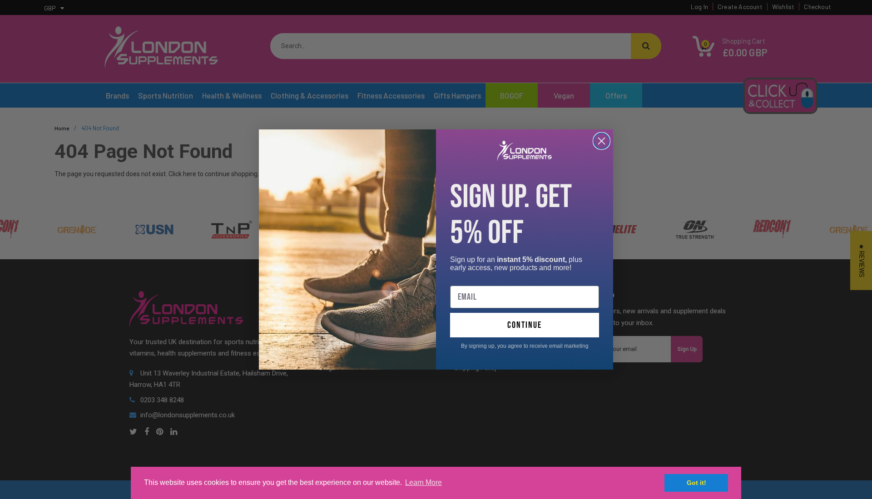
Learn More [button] (423, 482)
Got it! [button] (696, 482)
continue (524, 325)
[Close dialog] (601, 141)
